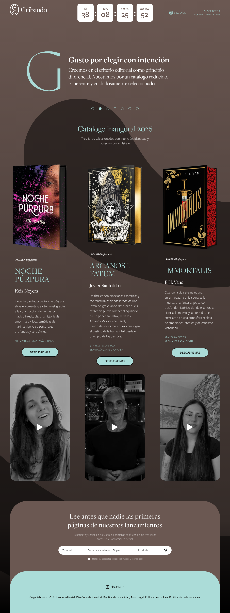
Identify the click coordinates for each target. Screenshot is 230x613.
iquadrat (97, 597)
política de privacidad (120, 558)
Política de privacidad (116, 597)
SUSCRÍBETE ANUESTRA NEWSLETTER (207, 12)
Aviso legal (137, 597)
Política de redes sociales (184, 597)
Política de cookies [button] (156, 597)
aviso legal (138, 558)
